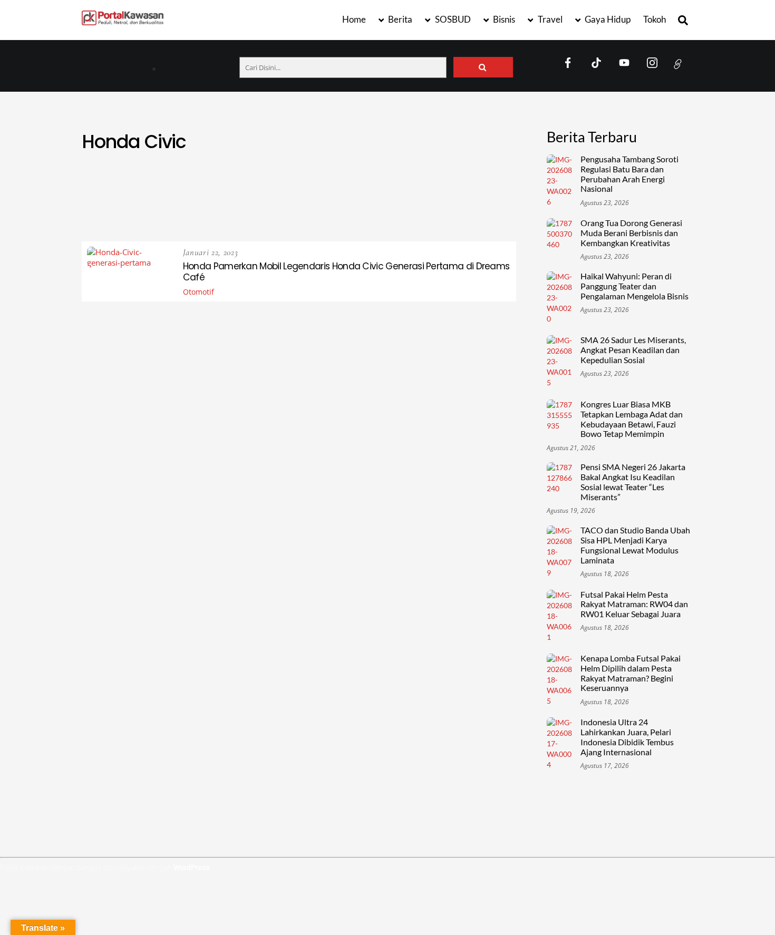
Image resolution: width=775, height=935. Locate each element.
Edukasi (379, 180)
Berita (399, 19)
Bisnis (503, 19)
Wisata (422, 218)
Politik (339, 205)
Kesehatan (425, 193)
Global (182, 193)
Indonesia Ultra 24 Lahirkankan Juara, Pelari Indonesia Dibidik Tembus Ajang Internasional (627, 737)
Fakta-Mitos (475, 180)
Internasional (365, 193)
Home (354, 19)
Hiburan (224, 193)
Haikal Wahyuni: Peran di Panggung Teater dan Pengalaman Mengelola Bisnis (634, 286)
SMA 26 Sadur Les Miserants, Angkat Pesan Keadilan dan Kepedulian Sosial (633, 350)
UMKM (314, 218)
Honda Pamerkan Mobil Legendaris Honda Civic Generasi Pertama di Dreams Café (346, 272)
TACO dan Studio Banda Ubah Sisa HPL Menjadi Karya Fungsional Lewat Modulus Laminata (635, 545)
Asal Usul (130, 180)
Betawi (260, 180)
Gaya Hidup (607, 19)
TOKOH (239, 218)
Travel (549, 19)
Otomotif (295, 205)
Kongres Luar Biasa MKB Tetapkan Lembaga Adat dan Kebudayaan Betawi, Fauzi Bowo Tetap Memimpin (631, 419)
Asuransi (179, 180)
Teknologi (194, 218)
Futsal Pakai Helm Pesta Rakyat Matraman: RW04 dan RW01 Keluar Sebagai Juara (634, 604)
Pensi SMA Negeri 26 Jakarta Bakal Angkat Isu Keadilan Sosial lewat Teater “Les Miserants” (632, 482)
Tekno (494, 205)
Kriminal (474, 193)
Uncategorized (367, 218)
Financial (137, 193)
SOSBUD (452, 19)
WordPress (191, 867)
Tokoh (654, 19)
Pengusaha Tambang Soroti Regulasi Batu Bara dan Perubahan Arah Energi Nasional (216, 64)
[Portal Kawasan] (122, 20)
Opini (254, 205)
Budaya (337, 180)
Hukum (266, 193)
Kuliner (118, 205)
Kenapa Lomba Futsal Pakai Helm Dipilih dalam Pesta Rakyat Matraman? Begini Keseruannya (630, 673)
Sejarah (379, 205)
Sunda (456, 205)
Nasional (163, 205)
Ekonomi (424, 180)
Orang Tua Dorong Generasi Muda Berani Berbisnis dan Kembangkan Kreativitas (631, 233)
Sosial (419, 205)
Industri (309, 193)
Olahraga (213, 205)
